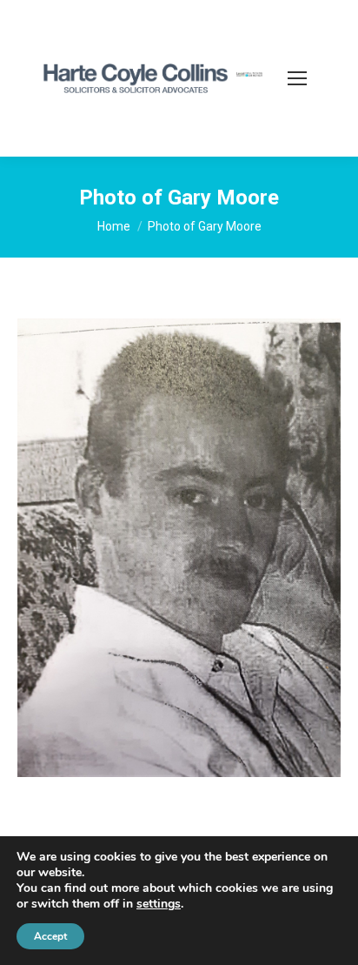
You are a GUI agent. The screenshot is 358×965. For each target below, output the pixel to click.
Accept (50, 936)
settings (158, 904)
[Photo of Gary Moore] (179, 547)
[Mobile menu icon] (297, 78)
